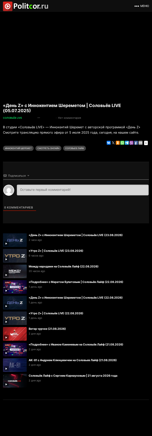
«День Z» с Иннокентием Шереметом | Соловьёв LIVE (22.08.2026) (76, 297)
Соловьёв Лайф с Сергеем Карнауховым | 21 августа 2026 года (73, 375)
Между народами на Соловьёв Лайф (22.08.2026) (64, 266)
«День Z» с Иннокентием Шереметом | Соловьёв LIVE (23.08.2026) (76, 235)
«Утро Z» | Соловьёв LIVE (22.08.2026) (56, 313)
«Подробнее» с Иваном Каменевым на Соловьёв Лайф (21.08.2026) (76, 344)
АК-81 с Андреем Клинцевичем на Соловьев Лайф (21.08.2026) (73, 360)
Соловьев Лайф (74, 148)
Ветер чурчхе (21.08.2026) (47, 328)
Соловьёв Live (12, 117)
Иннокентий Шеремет (18, 148)
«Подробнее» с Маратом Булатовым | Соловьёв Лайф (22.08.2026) (76, 282)
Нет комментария (69, 117)
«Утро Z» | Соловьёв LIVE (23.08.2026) (56, 250)
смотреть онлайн (48, 148)
